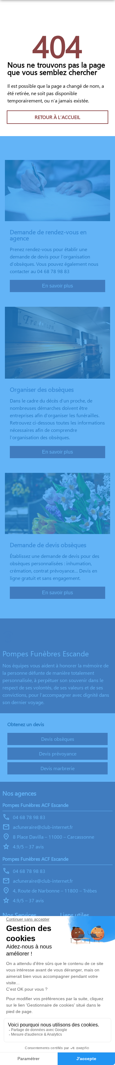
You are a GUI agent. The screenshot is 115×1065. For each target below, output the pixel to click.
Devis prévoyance (57, 753)
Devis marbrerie (57, 768)
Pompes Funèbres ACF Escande (35, 805)
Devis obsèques (57, 739)
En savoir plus (57, 285)
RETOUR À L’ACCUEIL (57, 117)
